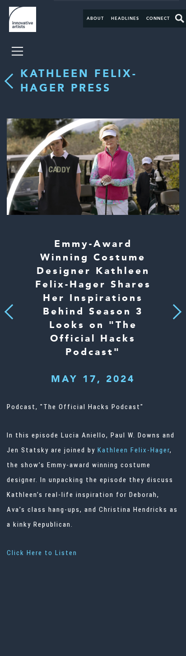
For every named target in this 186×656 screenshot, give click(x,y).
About (95, 18)
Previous (8, 309)
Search (179, 18)
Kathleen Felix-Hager (134, 450)
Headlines (125, 18)
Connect (158, 18)
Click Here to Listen (42, 553)
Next (174, 306)
